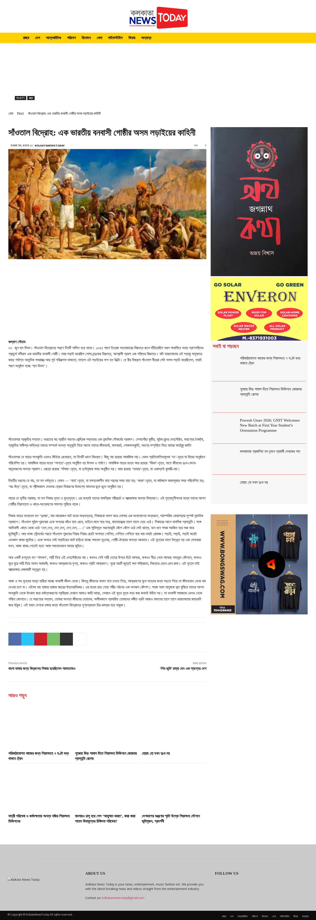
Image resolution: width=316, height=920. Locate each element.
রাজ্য (26, 38)
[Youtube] (254, 887)
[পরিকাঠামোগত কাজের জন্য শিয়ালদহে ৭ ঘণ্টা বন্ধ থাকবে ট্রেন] (40, 725)
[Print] (66, 639)
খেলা (99, 38)
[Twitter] (27, 639)
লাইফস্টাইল (115, 38)
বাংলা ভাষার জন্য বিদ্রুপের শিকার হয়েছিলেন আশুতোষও (41, 668)
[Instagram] (231, 887)
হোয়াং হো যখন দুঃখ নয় (156, 753)
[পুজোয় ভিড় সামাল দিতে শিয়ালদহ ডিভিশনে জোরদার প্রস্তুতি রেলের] (107, 725)
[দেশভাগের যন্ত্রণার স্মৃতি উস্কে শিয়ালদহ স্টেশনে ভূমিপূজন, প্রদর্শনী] (174, 787)
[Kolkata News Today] (158, 16)
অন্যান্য (146, 38)
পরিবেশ (71, 38)
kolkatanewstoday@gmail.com (123, 898)
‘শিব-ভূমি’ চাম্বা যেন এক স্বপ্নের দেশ (183, 668)
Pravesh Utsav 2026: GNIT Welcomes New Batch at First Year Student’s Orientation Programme (270, 425)
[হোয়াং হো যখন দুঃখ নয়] (174, 725)
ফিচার (132, 38)
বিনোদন (86, 38)
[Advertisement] (158, 75)
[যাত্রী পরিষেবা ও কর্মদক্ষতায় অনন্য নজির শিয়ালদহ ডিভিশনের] (40, 787)
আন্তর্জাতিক (53, 38)
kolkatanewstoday (50, 145)
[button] (303, 38)
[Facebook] (14, 639)
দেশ (37, 38)
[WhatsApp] (53, 639)
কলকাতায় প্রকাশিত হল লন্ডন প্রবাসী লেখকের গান (270, 451)
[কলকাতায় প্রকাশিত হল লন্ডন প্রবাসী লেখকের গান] (225, 459)
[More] (79, 639)
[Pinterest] (40, 639)
